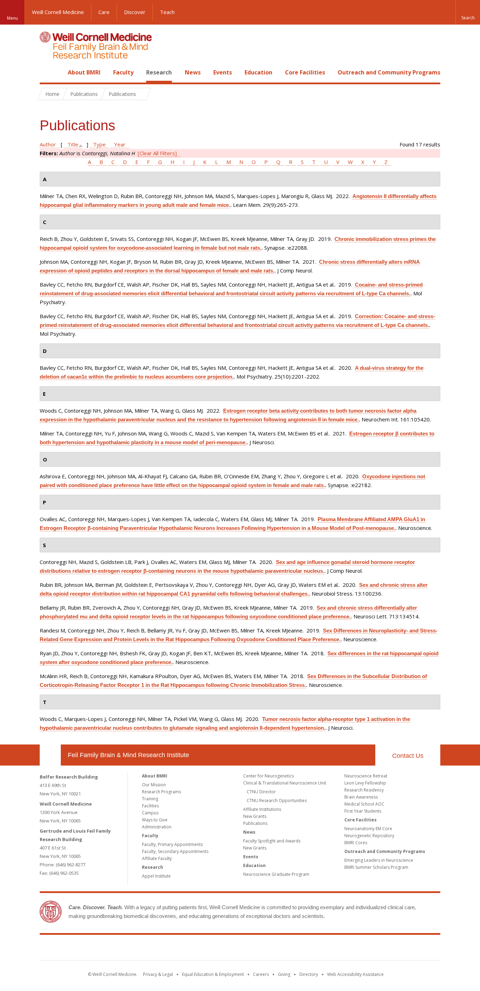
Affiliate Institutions (262, 809)
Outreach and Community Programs (389, 72)
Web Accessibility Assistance (355, 974)
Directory (308, 974)
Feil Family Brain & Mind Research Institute (128, 755)
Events (222, 72)
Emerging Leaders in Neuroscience (378, 860)
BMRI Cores (355, 843)
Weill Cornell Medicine (58, 11)
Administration (156, 827)
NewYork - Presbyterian (299, 949)
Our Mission (154, 785)
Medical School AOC (364, 804)
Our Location (50, 755)
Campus (150, 813)
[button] (467, 12)
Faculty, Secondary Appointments (175, 851)
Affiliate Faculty (157, 858)
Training (150, 799)
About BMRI (84, 72)
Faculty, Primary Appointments (172, 844)
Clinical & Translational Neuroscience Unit (284, 783)
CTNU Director (261, 792)
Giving (284, 974)
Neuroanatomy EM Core (368, 829)
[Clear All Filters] (157, 153)
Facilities (150, 806)
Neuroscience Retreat (365, 776)
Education (258, 72)
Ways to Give (155, 820)
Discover (134, 11)
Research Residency (364, 790)
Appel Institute (156, 876)
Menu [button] (12, 18)
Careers (261, 974)
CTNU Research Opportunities (277, 800)
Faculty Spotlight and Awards (271, 841)
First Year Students (362, 811)
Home (47, 72)
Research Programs (161, 792)
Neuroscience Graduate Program (276, 874)
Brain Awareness (361, 797)
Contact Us (407, 755)
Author (48, 144)
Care (104, 11)
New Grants (254, 816)
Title (72, 144)
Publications (255, 823)
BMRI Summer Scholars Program (376, 867)
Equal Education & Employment (213, 974)
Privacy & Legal (158, 974)
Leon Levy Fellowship (365, 783)
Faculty (123, 72)
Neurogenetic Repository (369, 836)
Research (159, 72)
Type (99, 144)
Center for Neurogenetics (268, 776)
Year (119, 144)
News (193, 72)
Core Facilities (305, 72)
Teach (167, 11)
